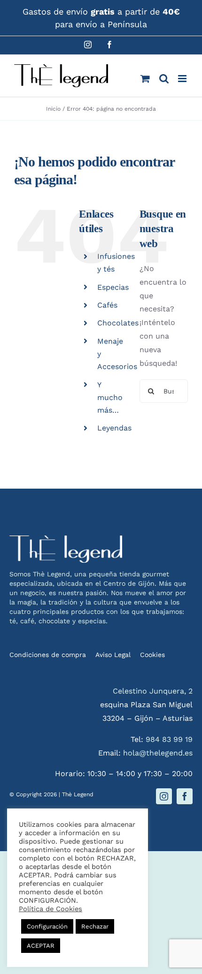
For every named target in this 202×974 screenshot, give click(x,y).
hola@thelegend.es (158, 752)
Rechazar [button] (95, 926)
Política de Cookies (50, 909)
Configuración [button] (47, 926)
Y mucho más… (110, 397)
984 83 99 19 (169, 739)
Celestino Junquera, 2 (153, 691)
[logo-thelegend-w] (65, 539)
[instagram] (164, 796)
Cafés (107, 305)
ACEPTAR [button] (40, 945)
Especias (113, 287)
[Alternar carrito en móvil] (145, 78)
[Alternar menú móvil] (183, 78)
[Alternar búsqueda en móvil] (164, 78)
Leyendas (114, 427)
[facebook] (185, 796)
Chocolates (118, 322)
